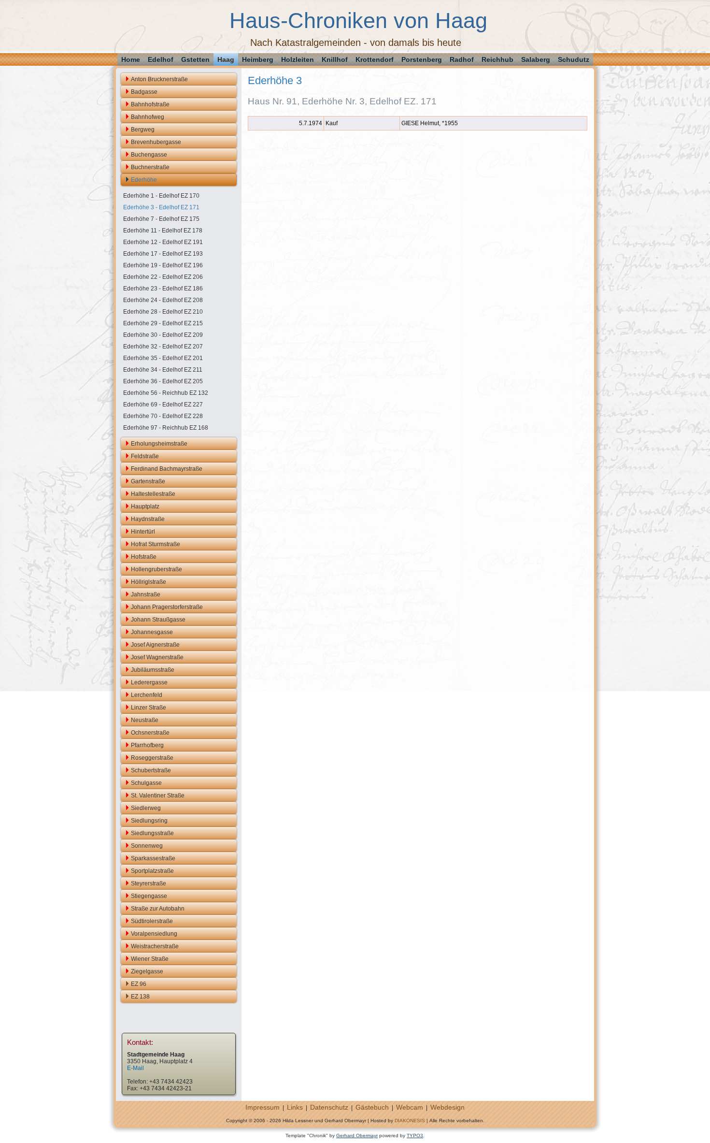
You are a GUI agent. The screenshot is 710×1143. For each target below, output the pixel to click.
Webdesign (447, 1107)
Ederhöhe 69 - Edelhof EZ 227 (163, 404)
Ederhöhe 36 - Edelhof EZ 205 (163, 381)
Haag (225, 59)
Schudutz (573, 59)
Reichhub (497, 59)
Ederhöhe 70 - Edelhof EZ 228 (163, 416)
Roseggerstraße (152, 757)
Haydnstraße (148, 519)
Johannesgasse (152, 632)
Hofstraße (143, 556)
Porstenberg (421, 59)
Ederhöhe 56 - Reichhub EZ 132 (165, 393)
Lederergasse (149, 682)
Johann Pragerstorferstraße (167, 607)
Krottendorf (374, 59)
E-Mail (135, 1068)
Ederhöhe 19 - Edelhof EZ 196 (163, 265)
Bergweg (143, 129)
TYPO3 (415, 1135)
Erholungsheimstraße (159, 443)
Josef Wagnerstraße (157, 657)
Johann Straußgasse (158, 619)
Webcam (409, 1107)
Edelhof (160, 59)
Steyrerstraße (148, 883)
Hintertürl (143, 531)
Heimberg (257, 59)
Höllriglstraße (148, 582)
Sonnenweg (147, 845)
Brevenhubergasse (156, 142)
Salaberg (535, 59)
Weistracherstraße (155, 946)
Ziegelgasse (147, 971)
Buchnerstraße (150, 167)
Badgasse (144, 91)
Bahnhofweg (147, 117)
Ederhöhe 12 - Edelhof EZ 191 (163, 242)
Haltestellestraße (153, 494)
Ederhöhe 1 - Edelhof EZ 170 (161, 195)
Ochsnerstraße (150, 732)
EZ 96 (138, 984)
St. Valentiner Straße (158, 795)
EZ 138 (140, 996)
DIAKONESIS (410, 1120)
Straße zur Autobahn (158, 908)
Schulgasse (146, 783)
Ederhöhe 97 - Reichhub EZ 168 (165, 427)
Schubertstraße (151, 770)
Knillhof (335, 59)
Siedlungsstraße (152, 833)
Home (130, 59)
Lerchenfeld (146, 695)
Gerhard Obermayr (357, 1135)
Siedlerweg (146, 808)
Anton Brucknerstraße (159, 79)
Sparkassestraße (153, 858)
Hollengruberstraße (156, 569)
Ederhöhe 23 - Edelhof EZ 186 (163, 288)
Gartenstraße (148, 481)
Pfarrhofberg (147, 745)
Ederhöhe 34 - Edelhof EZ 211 (162, 369)
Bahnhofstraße (150, 104)
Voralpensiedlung (154, 933)
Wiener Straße (150, 958)
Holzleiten (297, 59)
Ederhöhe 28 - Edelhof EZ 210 (163, 311)
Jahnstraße (145, 594)
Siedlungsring (149, 820)
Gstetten (195, 59)
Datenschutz (329, 1107)
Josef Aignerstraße (155, 644)
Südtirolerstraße (152, 921)
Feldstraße (145, 456)
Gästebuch (372, 1107)
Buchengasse (149, 154)
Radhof (462, 59)
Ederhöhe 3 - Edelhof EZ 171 (161, 207)
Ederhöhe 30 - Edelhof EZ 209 (163, 335)
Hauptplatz (145, 506)
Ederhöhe (144, 179)
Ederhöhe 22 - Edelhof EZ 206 (163, 277)
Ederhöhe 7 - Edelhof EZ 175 (161, 219)
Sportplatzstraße (152, 871)
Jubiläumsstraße (152, 669)
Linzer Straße (148, 707)
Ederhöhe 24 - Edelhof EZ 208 (163, 300)
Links (295, 1107)
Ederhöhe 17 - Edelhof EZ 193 (163, 253)
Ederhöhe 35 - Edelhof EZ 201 (163, 358)
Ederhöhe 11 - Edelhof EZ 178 (162, 230)
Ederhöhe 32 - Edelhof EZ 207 (163, 346)
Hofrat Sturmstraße (155, 544)
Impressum (262, 1107)
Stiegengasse (149, 896)
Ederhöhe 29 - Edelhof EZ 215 (163, 323)
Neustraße (144, 720)
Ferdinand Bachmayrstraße (166, 468)
